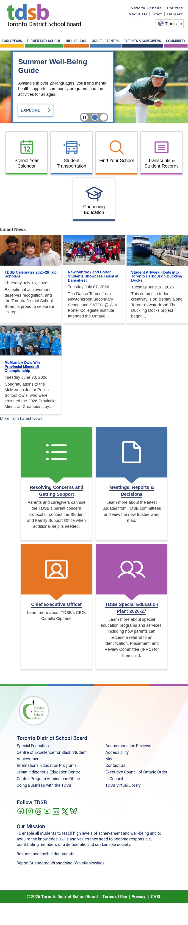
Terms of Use (114, 896)
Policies (175, 8)
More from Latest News (21, 418)
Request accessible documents (46, 854)
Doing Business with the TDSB (44, 785)
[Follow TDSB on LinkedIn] (56, 810)
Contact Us (115, 765)
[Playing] (84, 117)
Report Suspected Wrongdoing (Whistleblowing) (60, 863)
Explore (31, 110)
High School (76, 41)
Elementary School (44, 41)
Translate (173, 23)
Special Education (33, 746)
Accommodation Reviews (128, 746)
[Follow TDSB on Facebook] (20, 810)
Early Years (12, 41)
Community (175, 41)
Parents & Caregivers (142, 41)
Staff (157, 14)
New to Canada (146, 8)
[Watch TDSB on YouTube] (47, 810)
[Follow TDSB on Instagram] (29, 810)
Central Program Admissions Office (48, 778)
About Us (137, 14)
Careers (175, 14)
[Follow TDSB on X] (64, 810)
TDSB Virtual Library (123, 785)
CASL (156, 896)
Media (110, 759)
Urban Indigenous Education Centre (48, 772)
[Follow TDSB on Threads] (38, 810)
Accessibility (117, 752)
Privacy (138, 896)
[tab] (94, 117)
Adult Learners (105, 41)
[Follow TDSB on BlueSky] (73, 810)
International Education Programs (47, 765)
